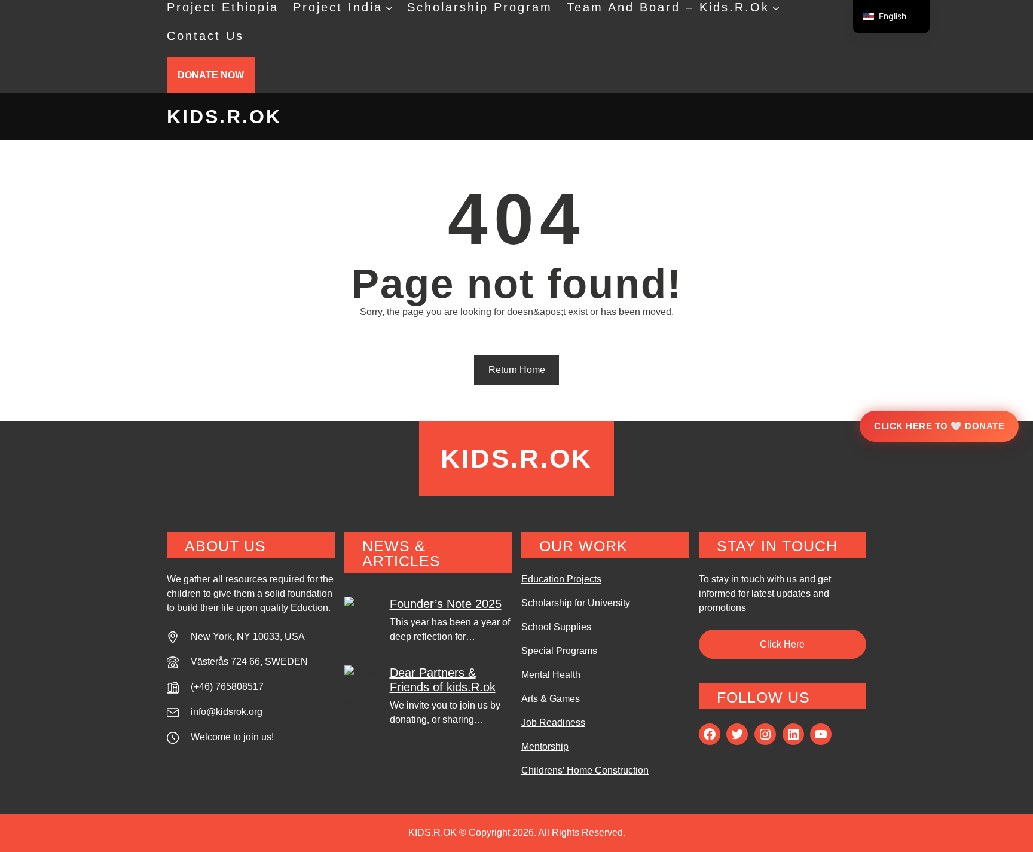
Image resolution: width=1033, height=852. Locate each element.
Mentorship (545, 746)
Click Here (782, 644)
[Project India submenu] (389, 7)
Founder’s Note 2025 (446, 603)
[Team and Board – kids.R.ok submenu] (776, 7)
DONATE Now (211, 75)
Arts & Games (550, 699)
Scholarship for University (575, 603)
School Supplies (556, 627)
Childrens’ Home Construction (585, 770)
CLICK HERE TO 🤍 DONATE (939, 426)
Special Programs (559, 651)
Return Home (516, 370)
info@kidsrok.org (226, 712)
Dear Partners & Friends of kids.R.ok (443, 680)
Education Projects (561, 579)
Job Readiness (553, 722)
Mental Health (550, 675)
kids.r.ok (224, 116)
